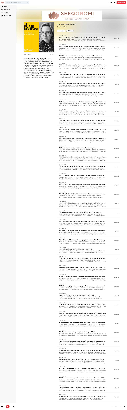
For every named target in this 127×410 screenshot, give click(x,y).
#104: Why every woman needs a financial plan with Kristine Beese (80, 212)
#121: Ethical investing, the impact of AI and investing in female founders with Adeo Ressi (87, 46)
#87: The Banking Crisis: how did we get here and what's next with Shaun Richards (85, 368)
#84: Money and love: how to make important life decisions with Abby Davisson (84, 396)
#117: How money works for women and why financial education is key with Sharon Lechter (87, 83)
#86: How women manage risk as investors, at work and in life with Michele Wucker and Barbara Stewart (92, 378)
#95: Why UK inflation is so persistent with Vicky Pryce (76, 295)
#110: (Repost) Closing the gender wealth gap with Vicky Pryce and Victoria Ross (84, 157)
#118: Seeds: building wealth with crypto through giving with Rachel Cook (82, 74)
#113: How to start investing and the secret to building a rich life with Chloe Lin (84, 129)
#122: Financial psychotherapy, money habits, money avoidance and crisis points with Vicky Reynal (90, 37)
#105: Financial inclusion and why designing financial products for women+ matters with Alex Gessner (91, 203)
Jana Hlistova (62, 26)
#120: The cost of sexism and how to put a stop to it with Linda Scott (80, 56)
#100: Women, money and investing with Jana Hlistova (76, 249)
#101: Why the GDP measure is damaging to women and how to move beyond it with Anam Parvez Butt (91, 240)
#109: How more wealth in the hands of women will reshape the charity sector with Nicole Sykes (89, 166)
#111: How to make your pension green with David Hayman (77, 148)
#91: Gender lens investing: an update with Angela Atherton (78, 332)
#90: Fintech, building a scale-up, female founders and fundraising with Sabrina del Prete (87, 341)
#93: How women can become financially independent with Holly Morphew (82, 313)
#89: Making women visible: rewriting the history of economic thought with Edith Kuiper (86, 350)
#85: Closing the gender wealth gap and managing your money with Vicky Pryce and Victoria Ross (90, 387)
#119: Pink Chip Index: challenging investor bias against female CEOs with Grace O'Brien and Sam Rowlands (93, 65)
